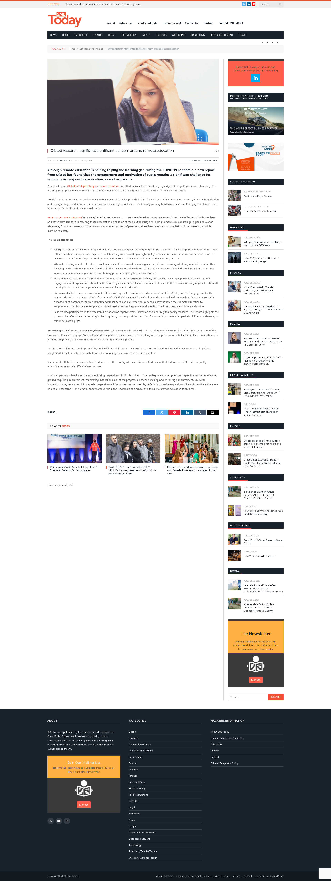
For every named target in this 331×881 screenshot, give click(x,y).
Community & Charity (140, 744)
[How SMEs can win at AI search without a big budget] (234, 257)
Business (134, 738)
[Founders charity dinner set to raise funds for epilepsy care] (234, 510)
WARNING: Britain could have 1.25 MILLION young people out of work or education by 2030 (132, 470)
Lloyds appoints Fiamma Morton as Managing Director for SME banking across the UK (263, 360)
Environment (135, 757)
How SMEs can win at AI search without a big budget (261, 260)
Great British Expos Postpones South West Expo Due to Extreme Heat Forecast (262, 462)
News (53, 35)
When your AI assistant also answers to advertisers (94, 4)
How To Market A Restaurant (259, 556)
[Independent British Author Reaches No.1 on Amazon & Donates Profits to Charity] (234, 491)
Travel (242, 35)
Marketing (198, 35)
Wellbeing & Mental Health (143, 857)
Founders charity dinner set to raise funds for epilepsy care (263, 512)
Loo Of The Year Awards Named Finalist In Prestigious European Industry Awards (261, 411)
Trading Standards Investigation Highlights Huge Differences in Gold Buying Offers (263, 309)
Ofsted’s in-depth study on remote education (93, 186)
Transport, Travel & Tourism (143, 851)
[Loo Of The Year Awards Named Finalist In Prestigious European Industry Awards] (234, 408)
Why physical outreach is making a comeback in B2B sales (263, 244)
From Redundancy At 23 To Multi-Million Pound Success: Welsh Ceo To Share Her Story (263, 341)
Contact (208, 23)
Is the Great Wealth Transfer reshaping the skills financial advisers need (259, 290)
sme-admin (65, 161)
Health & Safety (137, 788)
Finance (98, 35)
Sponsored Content (139, 838)
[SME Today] (64, 19)
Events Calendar (147, 23)
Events (146, 35)
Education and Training (199, 161)
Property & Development (142, 832)
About (111, 23)
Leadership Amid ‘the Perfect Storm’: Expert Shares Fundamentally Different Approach (263, 588)
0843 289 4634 (233, 23)
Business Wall (172, 23)
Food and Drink (137, 782)
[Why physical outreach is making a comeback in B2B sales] (234, 241)
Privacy (215, 750)
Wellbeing (178, 35)
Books (132, 731)
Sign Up (255, 679)
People (133, 826)
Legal (111, 35)
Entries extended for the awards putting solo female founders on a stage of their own (192, 470)
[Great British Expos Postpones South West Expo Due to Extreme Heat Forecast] (234, 459)
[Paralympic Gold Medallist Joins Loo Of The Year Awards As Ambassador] (74, 448)
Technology (128, 35)
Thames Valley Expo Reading (260, 211)
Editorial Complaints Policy (224, 763)
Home (65, 35)
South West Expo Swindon (258, 196)
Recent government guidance (64, 217)
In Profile (80, 35)
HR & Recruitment (221, 35)
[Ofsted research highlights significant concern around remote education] (133, 102)
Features (161, 35)
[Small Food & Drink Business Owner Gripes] (234, 539)
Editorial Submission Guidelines (227, 738)
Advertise (126, 23)
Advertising (217, 744)
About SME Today (220, 731)
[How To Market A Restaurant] (234, 555)
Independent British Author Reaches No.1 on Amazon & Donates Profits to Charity (259, 494)
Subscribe (192, 23)
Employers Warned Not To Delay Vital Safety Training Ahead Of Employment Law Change (262, 392)
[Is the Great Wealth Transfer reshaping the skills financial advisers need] (234, 286)
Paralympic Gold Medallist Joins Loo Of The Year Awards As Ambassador (74, 469)
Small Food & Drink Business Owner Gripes (264, 542)
